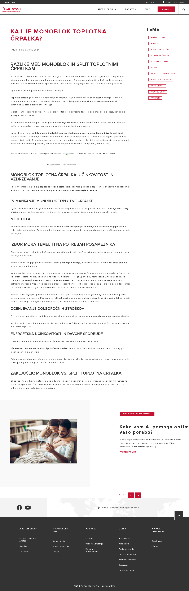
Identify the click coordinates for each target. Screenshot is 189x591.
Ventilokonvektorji (127, 560)
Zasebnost (156, 541)
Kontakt (166, 9)
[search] (184, 9)
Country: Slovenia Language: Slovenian (120, 507)
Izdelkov (129, 9)
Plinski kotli (124, 544)
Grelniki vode (125, 538)
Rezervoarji (124, 565)
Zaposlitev (24, 551)
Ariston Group (106, 9)
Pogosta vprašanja (94, 544)
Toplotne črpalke (127, 549)
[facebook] (19, 509)
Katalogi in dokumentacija (92, 550)
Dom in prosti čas (61, 546)
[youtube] (28, 509)
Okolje (56, 552)
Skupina (23, 546)
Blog (147, 9)
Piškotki (155, 546)
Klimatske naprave (127, 554)
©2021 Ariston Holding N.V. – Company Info (94, 586)
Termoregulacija (126, 570)
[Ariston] (11, 9)
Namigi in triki (59, 541)
